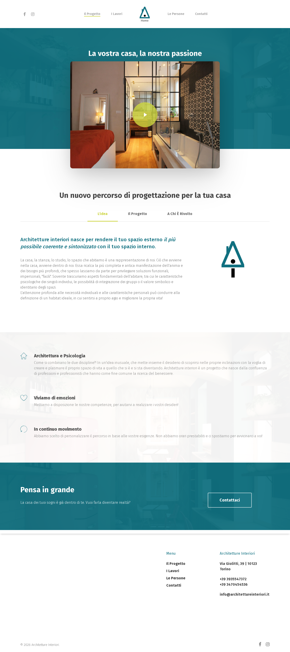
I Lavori (172, 571)
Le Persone (175, 578)
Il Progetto (175, 563)
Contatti (173, 585)
